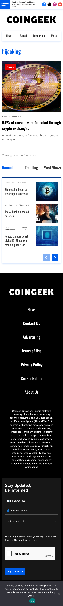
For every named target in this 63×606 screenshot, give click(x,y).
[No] (58, 593)
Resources (39, 35)
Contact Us (31, 323)
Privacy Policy (32, 364)
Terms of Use (32, 351)
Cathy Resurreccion (10, 228)
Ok (32, 601)
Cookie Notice (31, 378)
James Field (9, 183)
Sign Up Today (15, 571)
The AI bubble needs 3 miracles (17, 214)
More (54, 35)
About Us (32, 392)
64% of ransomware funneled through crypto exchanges (31, 125)
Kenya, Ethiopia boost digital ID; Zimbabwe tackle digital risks (16, 240)
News (9, 35)
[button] (46, 257)
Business (10, 67)
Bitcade (24, 35)
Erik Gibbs (6, 116)
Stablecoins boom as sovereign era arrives (16, 191)
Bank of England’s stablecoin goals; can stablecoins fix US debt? (23, 4)
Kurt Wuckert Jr (11, 205)
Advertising (31, 337)
